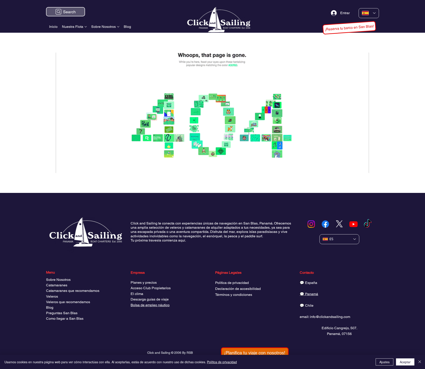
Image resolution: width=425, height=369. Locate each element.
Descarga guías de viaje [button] (150, 299)
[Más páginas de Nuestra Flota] (86, 27)
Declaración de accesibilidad (238, 289)
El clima (137, 294)
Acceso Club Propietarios (151, 288)
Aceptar (405, 362)
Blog (49, 307)
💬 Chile (306, 305)
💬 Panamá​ (309, 294)
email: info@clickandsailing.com (325, 317)
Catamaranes (56, 285)
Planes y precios (144, 282)
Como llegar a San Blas (64, 318)
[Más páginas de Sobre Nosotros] (118, 27)
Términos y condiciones (233, 295)
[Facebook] (325, 224)
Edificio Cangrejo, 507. (339, 328)
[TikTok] (368, 224)
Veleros (52, 296)
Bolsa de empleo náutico (150, 305)
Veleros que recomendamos (68, 302)
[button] (349, 27)
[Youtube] (353, 224)
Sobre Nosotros (58, 280)
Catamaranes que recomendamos (72, 291)
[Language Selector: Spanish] (369, 13)
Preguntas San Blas (61, 313)
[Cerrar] (419, 361)
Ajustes (384, 362)
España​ (311, 283)
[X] (339, 224)
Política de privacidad (232, 283)
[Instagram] (311, 224)
